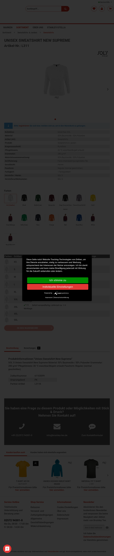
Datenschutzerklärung (61, 297)
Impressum (49, 297)
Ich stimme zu (57, 280)
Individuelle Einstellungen (58, 286)
